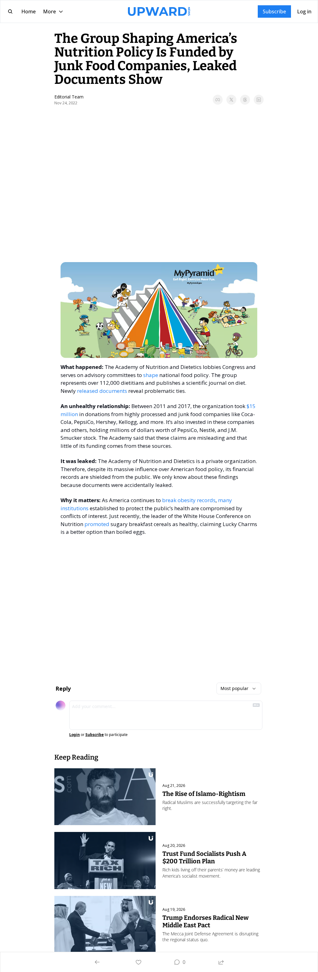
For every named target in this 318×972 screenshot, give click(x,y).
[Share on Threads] (245, 100)
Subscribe (94, 734)
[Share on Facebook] (218, 100)
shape (150, 375)
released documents (102, 390)
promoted (96, 524)
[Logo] (159, 11)
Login (74, 734)
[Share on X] (231, 100)
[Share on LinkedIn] (259, 100)
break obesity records (189, 500)
